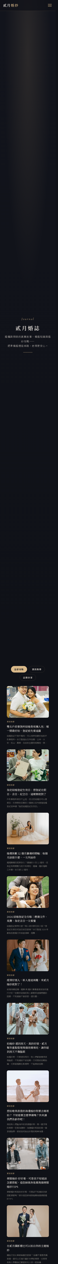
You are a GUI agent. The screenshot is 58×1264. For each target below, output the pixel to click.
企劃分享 (28, 677)
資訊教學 (37, 669)
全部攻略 (19, 669)
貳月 (11, 5)
